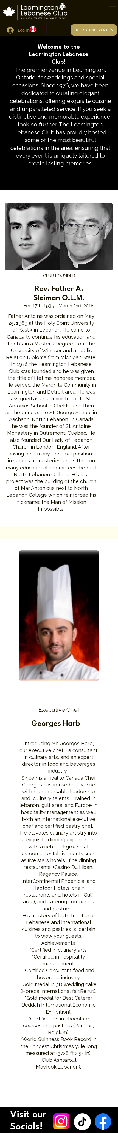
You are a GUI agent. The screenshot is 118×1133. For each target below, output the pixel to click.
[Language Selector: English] (36, 29)
